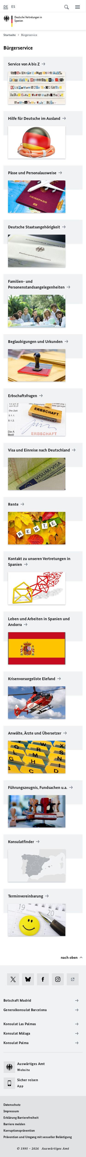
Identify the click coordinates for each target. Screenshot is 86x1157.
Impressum (11, 1111)
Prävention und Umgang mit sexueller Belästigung (37, 1137)
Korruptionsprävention (19, 1131)
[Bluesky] (29, 979)
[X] (14, 979)
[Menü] (77, 7)
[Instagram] (59, 979)
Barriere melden (14, 1124)
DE (5, 6)
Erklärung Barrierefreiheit (21, 1118)
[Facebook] (44, 979)
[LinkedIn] (74, 979)
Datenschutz (11, 1105)
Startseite (9, 35)
